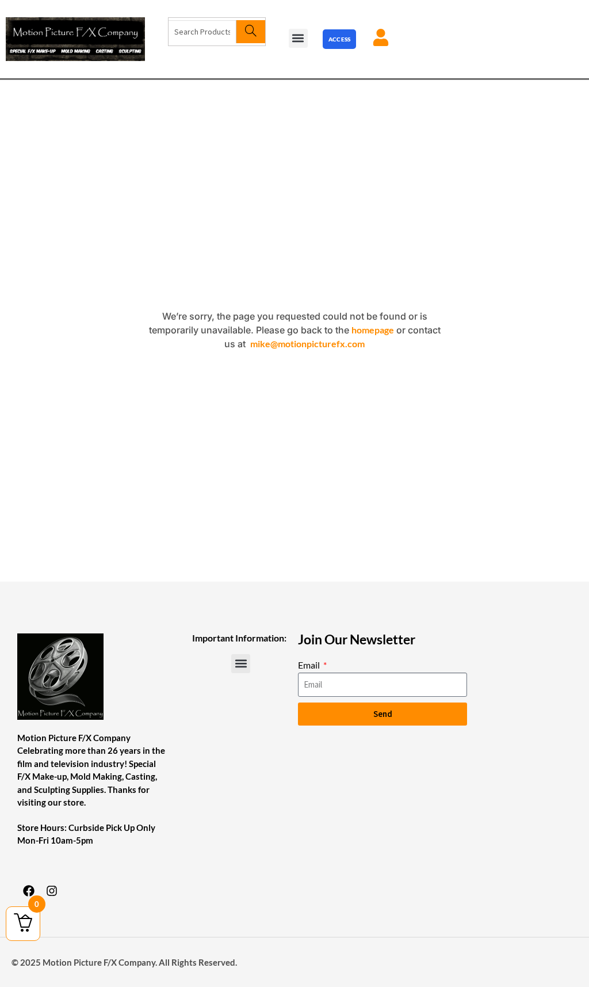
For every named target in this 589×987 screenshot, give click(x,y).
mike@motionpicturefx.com (307, 343)
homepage (372, 329)
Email (310, 664)
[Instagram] (51, 890)
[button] (298, 38)
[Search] (250, 31)
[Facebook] (28, 890)
